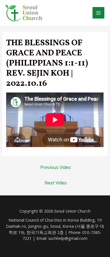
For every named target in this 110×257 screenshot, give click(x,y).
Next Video (56, 183)
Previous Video (55, 167)
